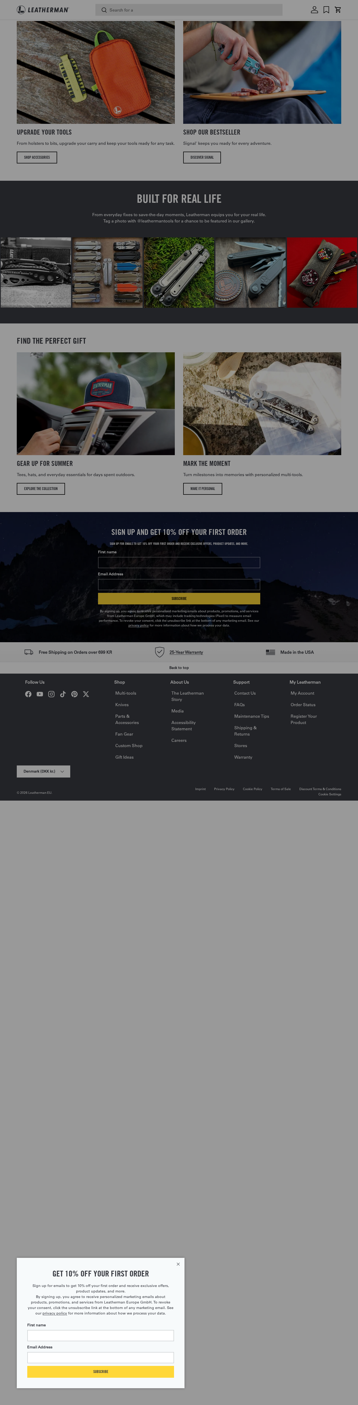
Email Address (39, 1347)
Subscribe (100, 1371)
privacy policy (54, 1313)
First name (36, 1325)
